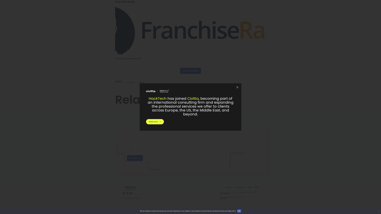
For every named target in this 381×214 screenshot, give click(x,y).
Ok (239, 211)
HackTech (157, 98)
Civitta (193, 98)
